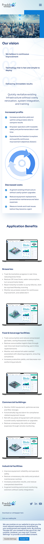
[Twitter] (31, 503)
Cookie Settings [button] (10, 539)
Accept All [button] (24, 539)
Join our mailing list (9, 518)
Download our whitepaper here (12, 513)
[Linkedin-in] (35, 503)
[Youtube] (40, 503)
